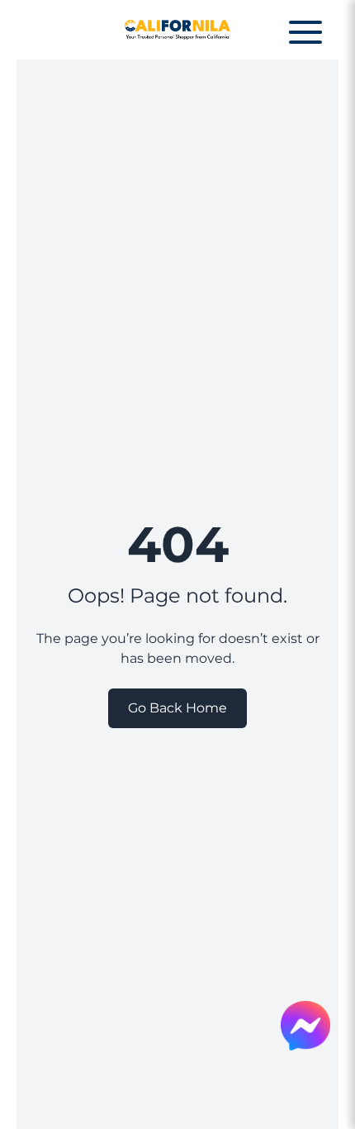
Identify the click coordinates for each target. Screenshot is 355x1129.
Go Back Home (177, 708)
